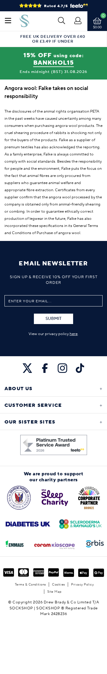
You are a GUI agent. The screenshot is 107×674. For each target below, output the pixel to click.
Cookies (58, 584)
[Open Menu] (8, 21)
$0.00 (97, 27)
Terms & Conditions (30, 584)
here (74, 333)
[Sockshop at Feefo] (53, 445)
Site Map (54, 591)
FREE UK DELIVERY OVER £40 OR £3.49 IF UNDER (52, 39)
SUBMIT (53, 318)
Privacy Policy (82, 584)
